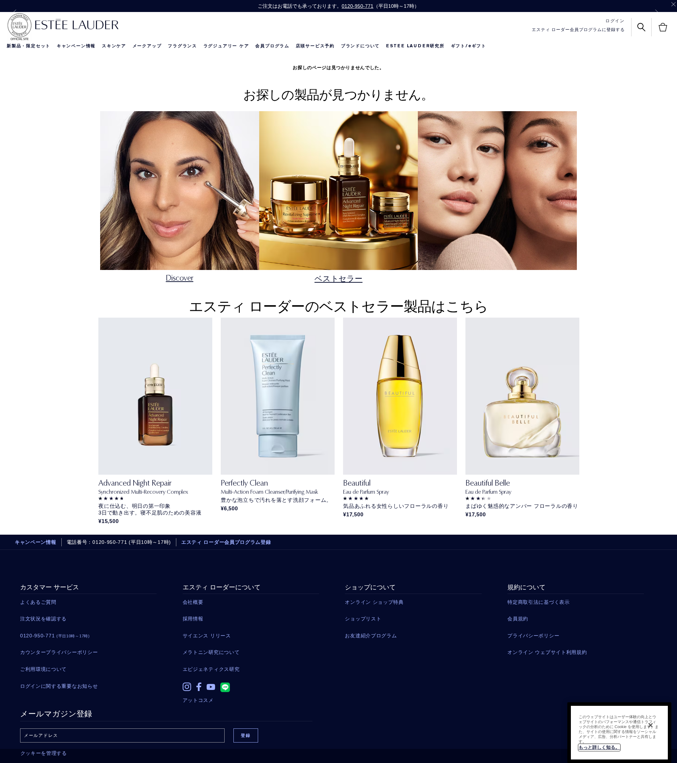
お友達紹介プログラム (371, 635)
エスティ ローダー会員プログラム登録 (226, 542)
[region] (619, 732)
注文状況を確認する (43, 618)
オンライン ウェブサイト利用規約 (547, 652)
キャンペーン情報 (76, 46)
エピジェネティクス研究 (211, 669)
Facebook (198, 687)
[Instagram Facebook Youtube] (251, 685)
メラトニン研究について (211, 652)
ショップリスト (363, 618)
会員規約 (517, 618)
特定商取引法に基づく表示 (538, 602)
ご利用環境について (43, 669)
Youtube (211, 687)
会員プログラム (272, 46)
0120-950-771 (357, 6)
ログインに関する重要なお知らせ (59, 686)
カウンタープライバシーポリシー (59, 652)
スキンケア (114, 46)
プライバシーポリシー (533, 635)
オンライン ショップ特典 (374, 602)
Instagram (187, 687)
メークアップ (147, 46)
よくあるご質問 (38, 602)
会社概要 (193, 602)
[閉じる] (650, 725)
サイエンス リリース (207, 635)
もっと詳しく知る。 (599, 747)
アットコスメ (198, 700)
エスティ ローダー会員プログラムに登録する (578, 29)
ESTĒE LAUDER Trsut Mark (19, 27)
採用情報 (193, 618)
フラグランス (182, 46)
